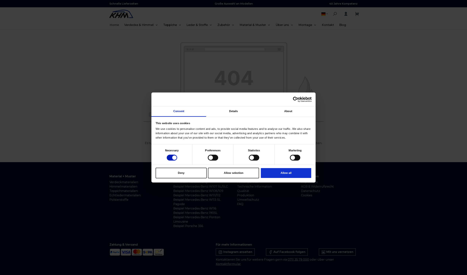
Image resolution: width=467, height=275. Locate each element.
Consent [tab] (178, 111)
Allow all (286, 172)
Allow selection (233, 172)
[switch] (213, 158)
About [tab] (288, 111)
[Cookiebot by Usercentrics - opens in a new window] (296, 99)
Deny (181, 172)
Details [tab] (233, 111)
